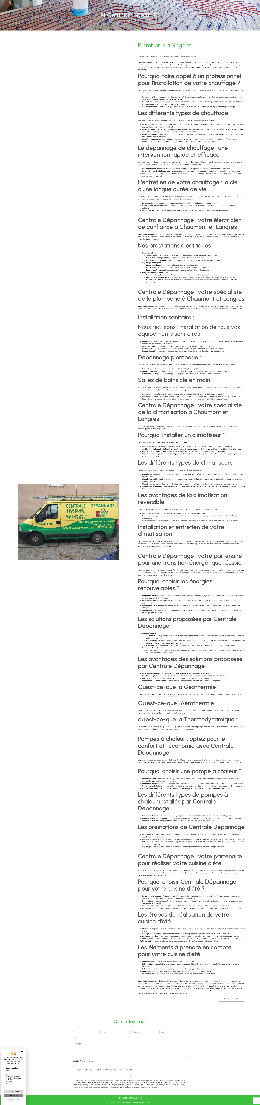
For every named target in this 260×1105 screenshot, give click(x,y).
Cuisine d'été (233, 3)
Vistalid (112, 1102)
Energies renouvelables (215, 3)
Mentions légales (145, 1102)
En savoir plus (232, 999)
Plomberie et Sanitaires (193, 3)
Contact (246, 3)
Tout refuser (13, 1096)
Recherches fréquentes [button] (130, 1098)
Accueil (151, 3)
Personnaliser (13, 1100)
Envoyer (130, 1075)
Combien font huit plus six (83, 1061)
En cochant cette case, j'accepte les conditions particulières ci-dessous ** (103, 1070)
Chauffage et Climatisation (169, 3)
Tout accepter (13, 1091)
